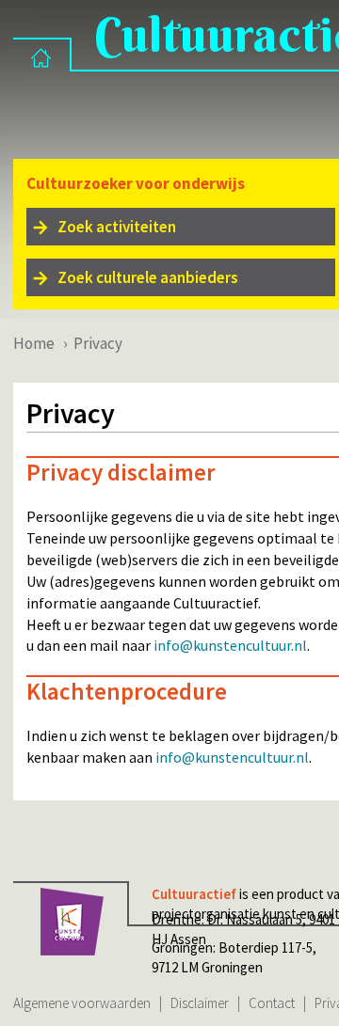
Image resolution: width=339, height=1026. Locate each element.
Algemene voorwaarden (82, 1003)
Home (34, 343)
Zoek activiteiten (116, 226)
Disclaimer (199, 1003)
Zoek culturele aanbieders (147, 277)
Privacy (97, 343)
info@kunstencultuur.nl (230, 645)
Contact (272, 1003)
